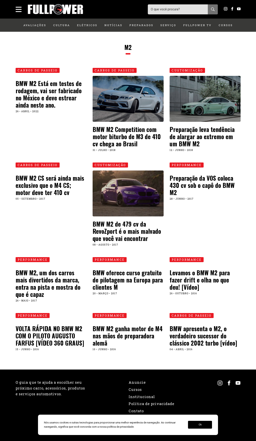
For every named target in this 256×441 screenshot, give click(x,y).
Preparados (141, 25)
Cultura (61, 25)
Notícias (113, 25)
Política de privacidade (151, 403)
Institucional (142, 396)
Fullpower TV (197, 25)
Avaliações (34, 25)
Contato (136, 410)
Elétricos (87, 25)
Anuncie (137, 382)
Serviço (168, 25)
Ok (200, 424)
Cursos (226, 25)
